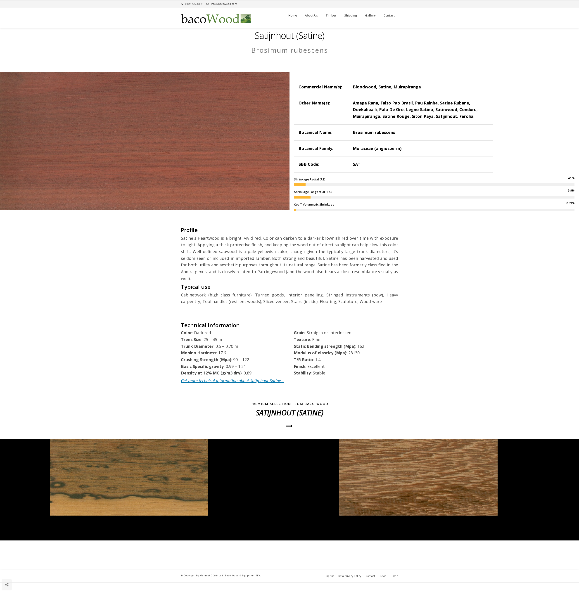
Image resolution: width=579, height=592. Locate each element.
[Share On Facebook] (7, 571)
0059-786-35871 (194, 3)
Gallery (370, 15)
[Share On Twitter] (13, 571)
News (383, 576)
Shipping (350, 15)
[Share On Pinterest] (21, 571)
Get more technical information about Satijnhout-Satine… (232, 380)
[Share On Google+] (28, 571)
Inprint (330, 576)
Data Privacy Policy (349, 576)
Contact (389, 15)
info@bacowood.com (224, 3)
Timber (331, 15)
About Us (311, 15)
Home (292, 15)
